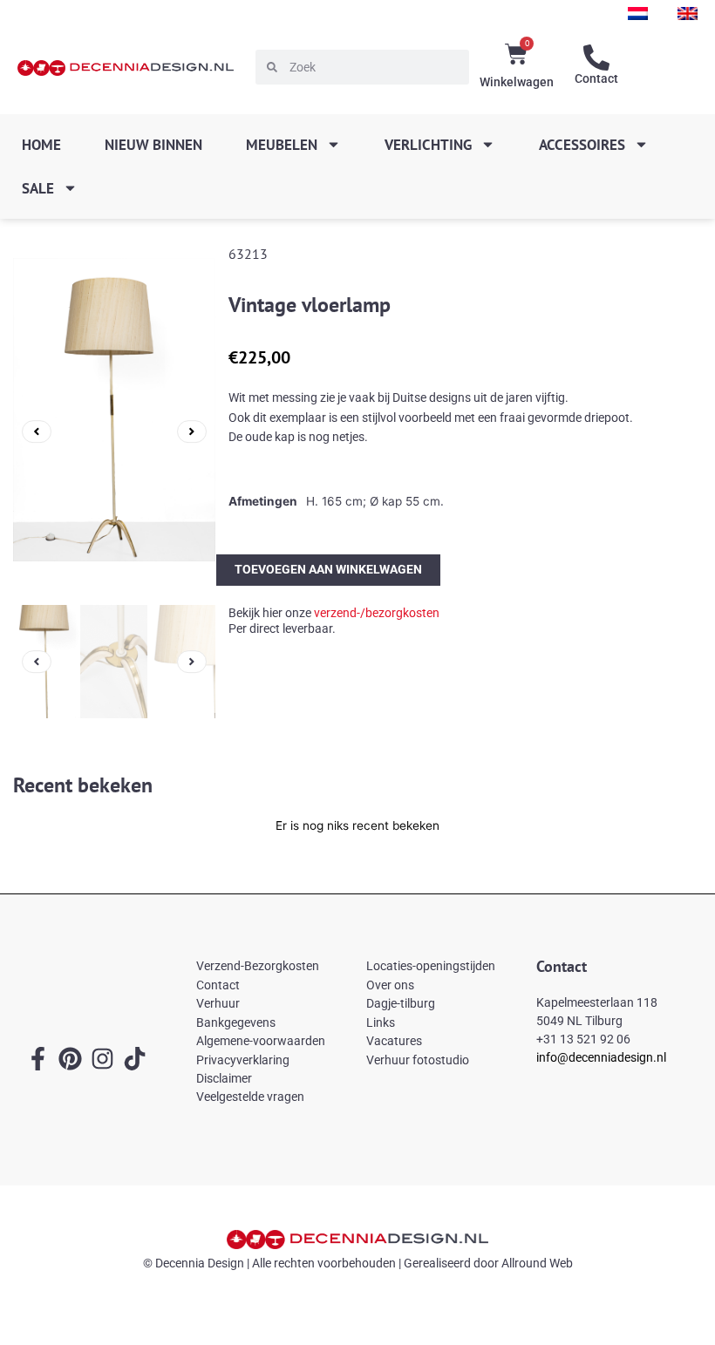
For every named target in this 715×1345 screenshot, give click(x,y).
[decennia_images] (114, 431)
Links (380, 1022)
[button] (36, 431)
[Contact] (596, 57)
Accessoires (582, 144)
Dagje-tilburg (400, 1003)
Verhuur (218, 1003)
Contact (596, 78)
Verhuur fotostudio (417, 1060)
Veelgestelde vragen (250, 1097)
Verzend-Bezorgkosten (257, 966)
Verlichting (428, 144)
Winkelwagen (517, 82)
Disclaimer (224, 1078)
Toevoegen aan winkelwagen (328, 569)
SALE (38, 188)
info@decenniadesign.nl (601, 1057)
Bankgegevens (236, 1022)
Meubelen (281, 144)
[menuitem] (638, 13)
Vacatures (394, 1041)
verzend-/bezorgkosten (376, 612)
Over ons (390, 985)
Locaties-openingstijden (430, 966)
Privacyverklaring (242, 1060)
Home (41, 144)
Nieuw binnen (153, 144)
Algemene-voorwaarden (260, 1041)
